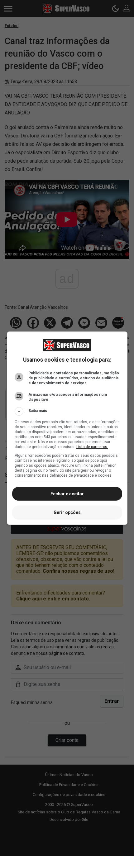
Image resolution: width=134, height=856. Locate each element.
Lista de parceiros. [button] (92, 447)
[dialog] (67, 428)
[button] (67, 411)
